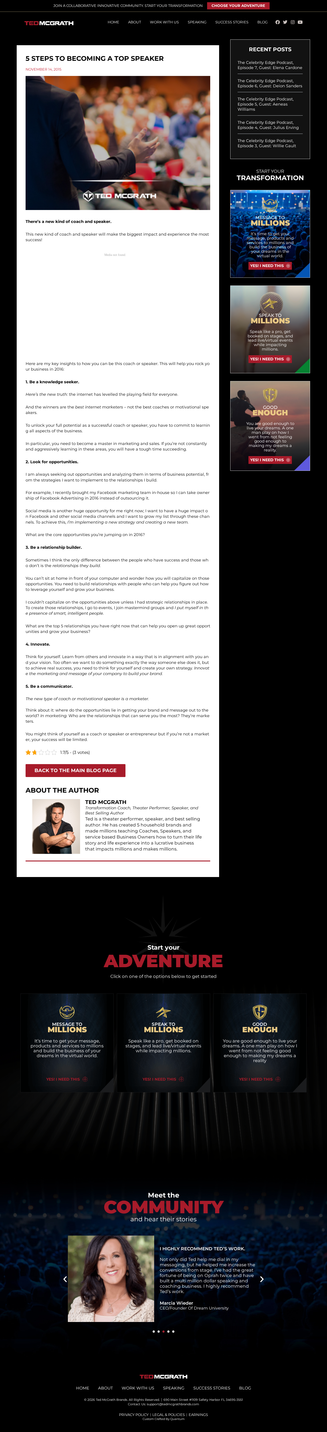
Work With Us (164, 22)
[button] (65, 1279)
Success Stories (231, 22)
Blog (262, 22)
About (134, 22)
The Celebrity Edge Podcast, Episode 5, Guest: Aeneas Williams (266, 104)
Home (113, 22)
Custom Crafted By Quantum (164, 1419)
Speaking (197, 22)
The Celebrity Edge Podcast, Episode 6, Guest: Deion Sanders (270, 83)
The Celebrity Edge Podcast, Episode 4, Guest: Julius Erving (268, 125)
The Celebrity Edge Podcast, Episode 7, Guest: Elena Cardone (270, 65)
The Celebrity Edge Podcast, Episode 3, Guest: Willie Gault (267, 143)
